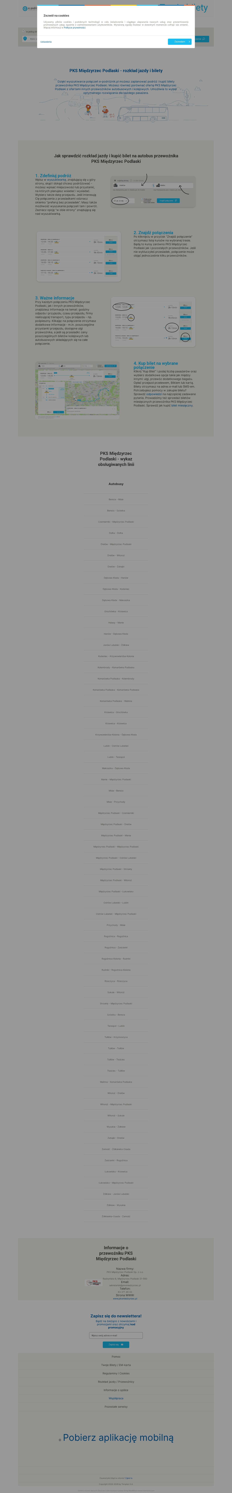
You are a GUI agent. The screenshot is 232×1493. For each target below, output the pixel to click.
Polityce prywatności (74, 27)
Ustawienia (46, 41)
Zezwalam (179, 41)
